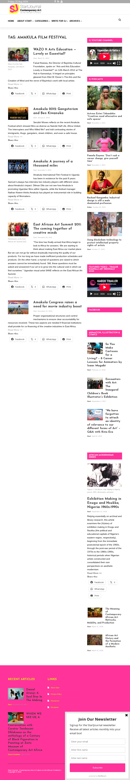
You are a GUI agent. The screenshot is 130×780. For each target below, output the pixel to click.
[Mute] (114, 63)
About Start (24, 21)
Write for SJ (59, 21)
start (35, 58)
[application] (104, 56)
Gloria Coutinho (14, 754)
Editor (89, 207)
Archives (74, 21)
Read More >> (15, 84)
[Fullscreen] (118, 63)
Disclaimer (55, 707)
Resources (55, 701)
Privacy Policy (56, 694)
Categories (41, 21)
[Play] (91, 63)
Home (11, 21)
